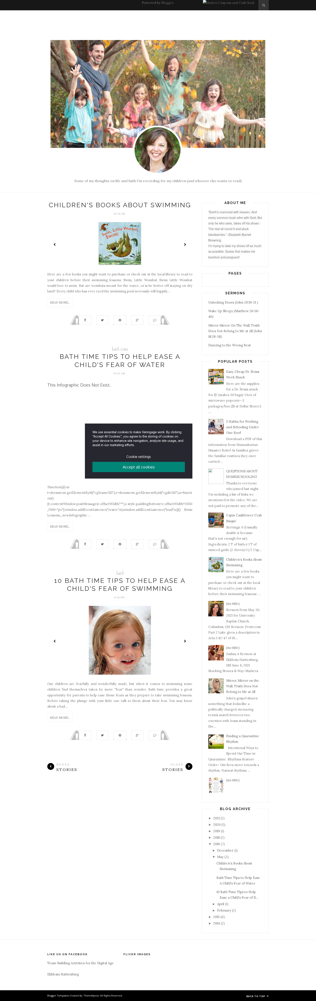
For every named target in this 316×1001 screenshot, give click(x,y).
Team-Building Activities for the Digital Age (80, 963)
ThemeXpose (91, 995)
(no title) (232, 604)
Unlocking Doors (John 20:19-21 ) (233, 302)
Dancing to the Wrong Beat (229, 345)
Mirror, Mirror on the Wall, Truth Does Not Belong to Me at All (242, 686)
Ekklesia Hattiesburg (63, 974)
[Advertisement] (104, 20)
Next (185, 244)
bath (120, 573)
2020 (217, 825)
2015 (216, 917)
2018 (216, 837)
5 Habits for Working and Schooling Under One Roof (242, 427)
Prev (55, 244)
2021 (216, 818)
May (220, 857)
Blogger (167, 3)
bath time (120, 349)
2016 (216, 844)
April (220, 904)
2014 (216, 923)
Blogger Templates (58, 995)
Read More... (60, 302)
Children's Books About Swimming (120, 205)
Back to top (256, 996)
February (224, 910)
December (225, 850)
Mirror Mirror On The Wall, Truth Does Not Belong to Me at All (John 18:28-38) (235, 331)
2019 (216, 831)
